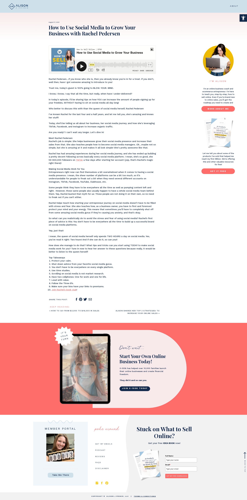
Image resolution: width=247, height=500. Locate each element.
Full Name (169, 456)
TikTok (79, 160)
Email (168, 465)
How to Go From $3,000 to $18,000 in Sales (75, 311)
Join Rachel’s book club (64, 289)
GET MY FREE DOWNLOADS (176, 476)
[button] (243, 18)
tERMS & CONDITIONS (145, 496)
